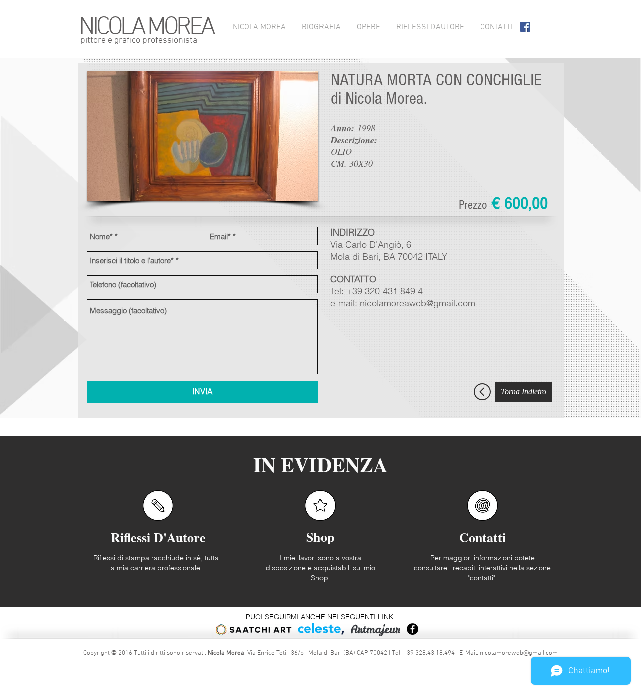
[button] (202, 136)
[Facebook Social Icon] (525, 27)
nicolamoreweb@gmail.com (519, 653)
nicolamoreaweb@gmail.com (417, 303)
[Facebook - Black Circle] (412, 629)
